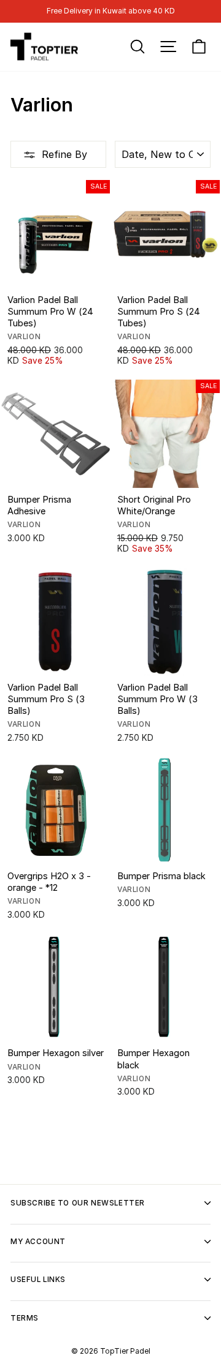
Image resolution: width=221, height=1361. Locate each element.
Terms (24, 1318)
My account (38, 1241)
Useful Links (38, 1279)
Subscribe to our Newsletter (77, 1203)
